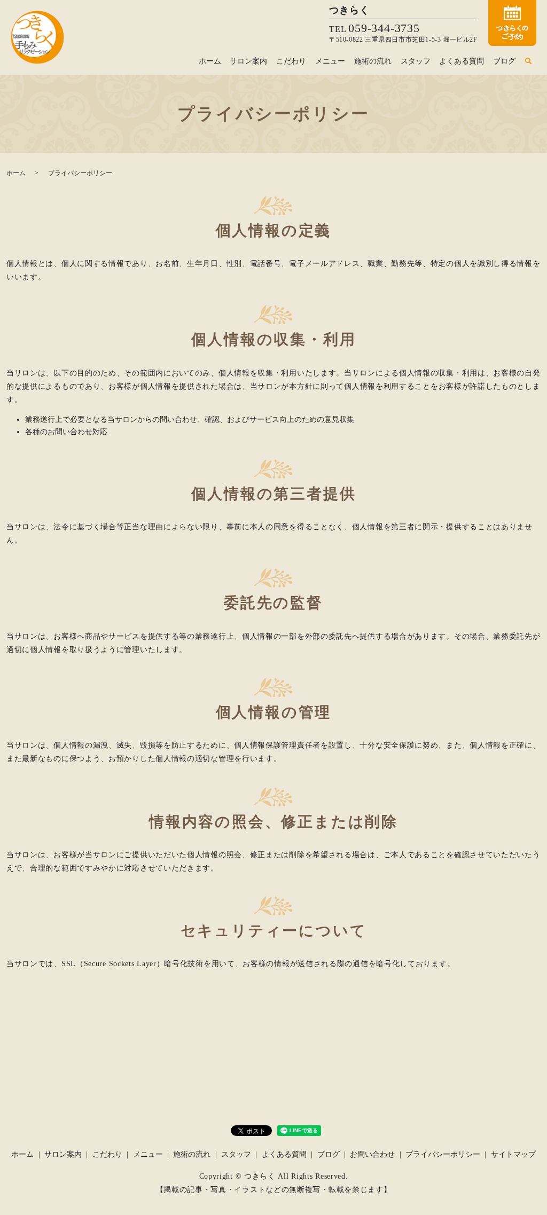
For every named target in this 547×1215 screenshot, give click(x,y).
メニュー (330, 61)
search (528, 61)
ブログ (504, 61)
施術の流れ (373, 61)
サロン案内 (248, 61)
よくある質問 (461, 61)
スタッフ (416, 61)
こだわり (291, 61)
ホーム (210, 61)
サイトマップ (513, 1154)
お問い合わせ (372, 1154)
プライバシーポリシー (442, 1154)
